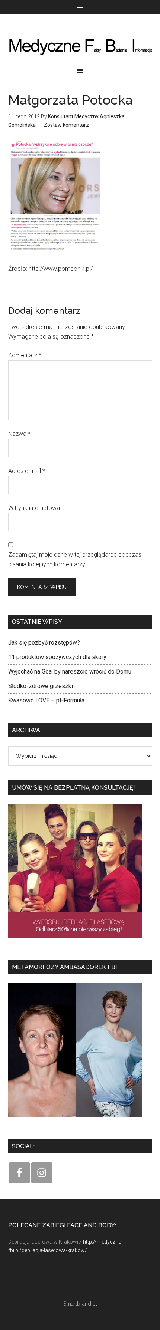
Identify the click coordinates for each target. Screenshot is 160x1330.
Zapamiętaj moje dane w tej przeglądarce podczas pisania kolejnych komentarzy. (74, 559)
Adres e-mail (26, 470)
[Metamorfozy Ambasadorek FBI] (75, 1119)
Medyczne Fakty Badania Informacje (80, 46)
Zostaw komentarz (66, 125)
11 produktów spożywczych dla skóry (57, 657)
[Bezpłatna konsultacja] (75, 940)
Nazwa (19, 433)
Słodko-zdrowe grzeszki (40, 685)
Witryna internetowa (34, 507)
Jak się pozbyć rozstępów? (44, 642)
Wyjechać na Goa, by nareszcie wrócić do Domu (69, 671)
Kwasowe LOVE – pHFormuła (46, 700)
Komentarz (24, 355)
